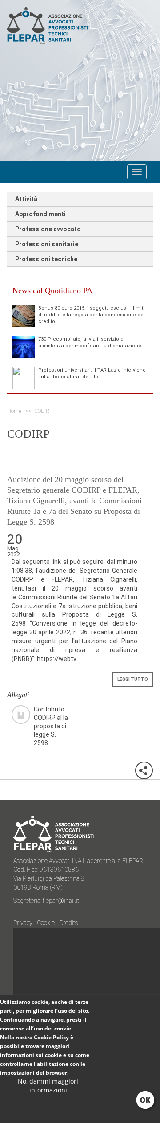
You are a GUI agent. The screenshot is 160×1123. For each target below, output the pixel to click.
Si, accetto (146, 1101)
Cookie (46, 922)
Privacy (23, 922)
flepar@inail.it (61, 900)
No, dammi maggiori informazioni (48, 1085)
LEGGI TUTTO (132, 679)
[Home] (76, 25)
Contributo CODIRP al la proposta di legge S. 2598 (51, 715)
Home (14, 411)
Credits (68, 922)
